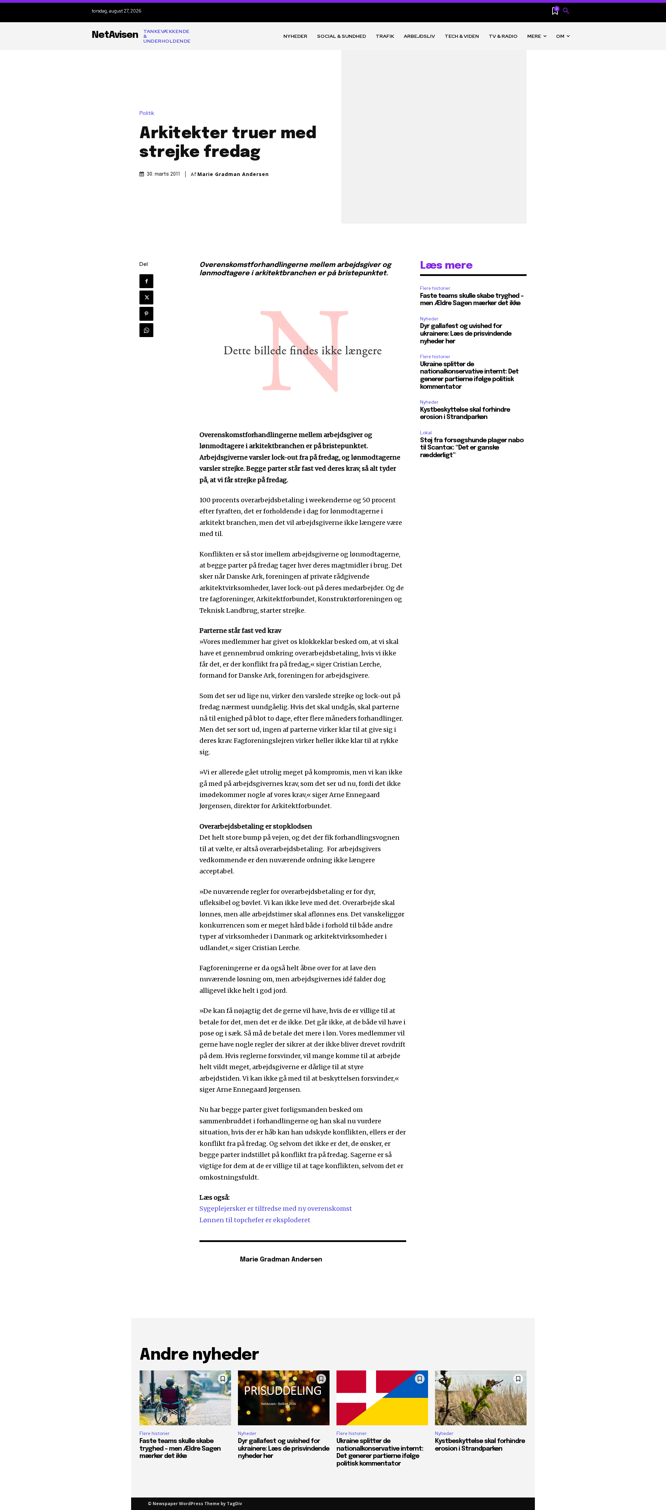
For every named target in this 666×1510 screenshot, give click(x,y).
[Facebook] (146, 281)
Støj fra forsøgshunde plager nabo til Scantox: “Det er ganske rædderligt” (471, 448)
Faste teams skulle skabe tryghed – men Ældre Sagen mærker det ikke (180, 1448)
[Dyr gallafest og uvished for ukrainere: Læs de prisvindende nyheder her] (284, 1397)
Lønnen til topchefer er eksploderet (254, 1220)
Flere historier (435, 288)
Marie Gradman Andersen (233, 174)
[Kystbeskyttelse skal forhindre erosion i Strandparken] (481, 1397)
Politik (146, 113)
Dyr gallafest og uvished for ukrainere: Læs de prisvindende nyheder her (465, 333)
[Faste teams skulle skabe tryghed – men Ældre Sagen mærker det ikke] (185, 1397)
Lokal (426, 433)
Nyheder (429, 319)
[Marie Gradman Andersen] (216, 1260)
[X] (146, 297)
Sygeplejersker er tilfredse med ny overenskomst (275, 1209)
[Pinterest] (146, 314)
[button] (566, 11)
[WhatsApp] (146, 330)
